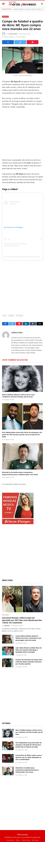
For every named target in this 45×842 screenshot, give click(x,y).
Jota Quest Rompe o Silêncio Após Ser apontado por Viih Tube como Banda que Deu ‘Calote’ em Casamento (22, 620)
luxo (4, 315)
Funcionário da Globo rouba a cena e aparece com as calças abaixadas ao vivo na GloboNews (28, 757)
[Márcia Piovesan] (22, 3)
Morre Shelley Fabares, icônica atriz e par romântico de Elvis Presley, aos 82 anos (18, 396)
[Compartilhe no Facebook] (8, 42)
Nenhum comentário (9, 36)
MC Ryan (20, 315)
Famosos (21, 9)
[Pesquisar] (42, 3)
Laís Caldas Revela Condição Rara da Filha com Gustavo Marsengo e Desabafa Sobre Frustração (28, 650)
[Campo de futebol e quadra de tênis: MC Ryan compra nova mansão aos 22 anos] (22, 60)
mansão (11, 315)
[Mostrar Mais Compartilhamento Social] (41, 42)
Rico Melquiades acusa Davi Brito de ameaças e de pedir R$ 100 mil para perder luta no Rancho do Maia (22, 434)
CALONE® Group (9, 837)
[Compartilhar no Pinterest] (32, 42)
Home (15, 9)
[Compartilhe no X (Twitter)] (20, 42)
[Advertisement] (22, 133)
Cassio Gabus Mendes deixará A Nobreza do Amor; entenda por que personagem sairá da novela (28, 638)
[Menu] (3, 3)
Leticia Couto (13, 33)
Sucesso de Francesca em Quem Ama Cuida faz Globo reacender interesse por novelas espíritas (28, 662)
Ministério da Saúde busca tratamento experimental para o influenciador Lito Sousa (20, 473)
